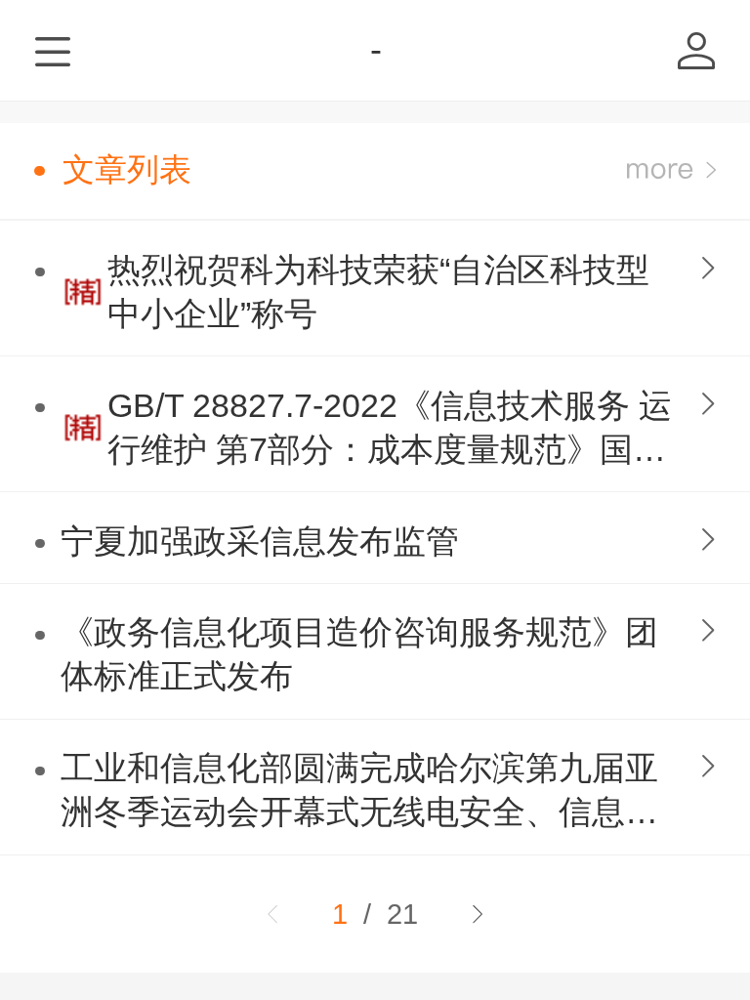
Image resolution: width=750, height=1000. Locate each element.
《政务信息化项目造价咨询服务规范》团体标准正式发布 (359, 654)
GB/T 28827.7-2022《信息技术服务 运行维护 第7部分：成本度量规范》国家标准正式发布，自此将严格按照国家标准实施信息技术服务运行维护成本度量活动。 (389, 430)
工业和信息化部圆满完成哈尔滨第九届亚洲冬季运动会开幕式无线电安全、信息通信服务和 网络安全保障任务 (359, 792)
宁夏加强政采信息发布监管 (260, 541)
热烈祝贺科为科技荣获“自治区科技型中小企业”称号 (378, 292)
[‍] (671, 170)
